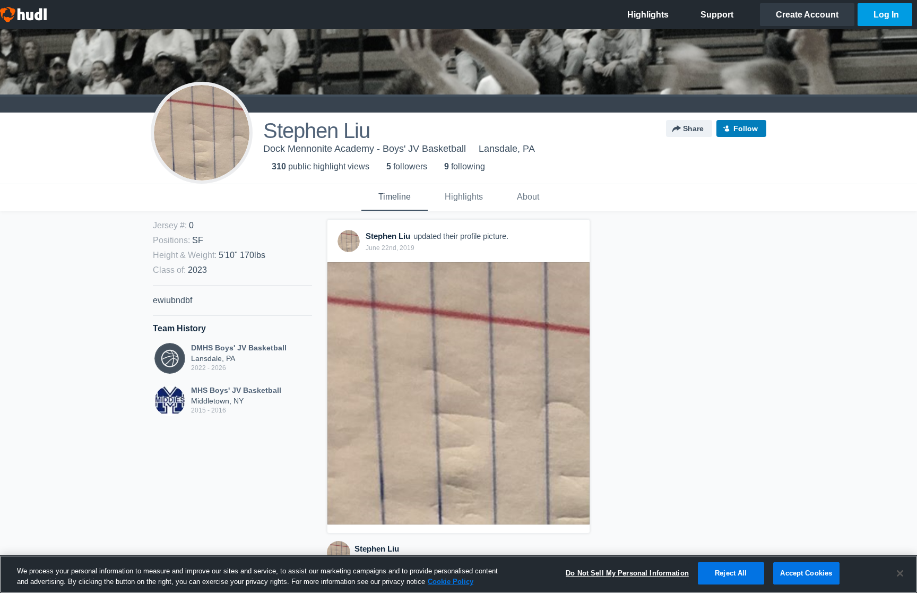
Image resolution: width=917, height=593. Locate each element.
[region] (458, 574)
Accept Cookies (806, 573)
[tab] (394, 197)
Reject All (731, 573)
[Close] (900, 573)
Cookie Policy (450, 582)
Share (693, 128)
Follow (745, 128)
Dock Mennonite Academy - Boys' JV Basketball (364, 148)
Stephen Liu (376, 548)
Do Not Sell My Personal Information (627, 573)
